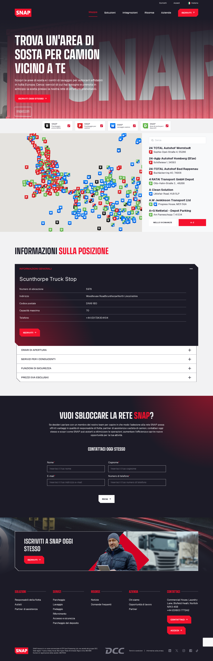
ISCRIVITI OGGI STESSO (31, 98)
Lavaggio (58, 604)
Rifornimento (59, 613)
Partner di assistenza (26, 609)
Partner (133, 609)
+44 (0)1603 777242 (178, 610)
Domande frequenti (101, 604)
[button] (98, 189)
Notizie (95, 599)
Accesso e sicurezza (64, 618)
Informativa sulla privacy (154, 651)
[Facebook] (190, 650)
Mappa (93, 11)
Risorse (149, 12)
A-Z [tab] (192, 222)
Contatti (163, 3)
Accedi (177, 3)
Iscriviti (187, 12)
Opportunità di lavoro (140, 604)
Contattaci (178, 619)
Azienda (166, 12)
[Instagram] (183, 650)
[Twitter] (177, 650)
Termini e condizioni (136, 651)
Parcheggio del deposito (66, 623)
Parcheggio (59, 599)
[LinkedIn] (170, 650)
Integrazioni (130, 12)
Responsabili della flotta (28, 599)
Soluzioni (110, 12)
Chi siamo (134, 599)
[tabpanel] (177, 177)
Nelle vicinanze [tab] (162, 222)
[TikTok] (197, 650)
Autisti (18, 604)
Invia (105, 499)
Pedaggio (58, 609)
